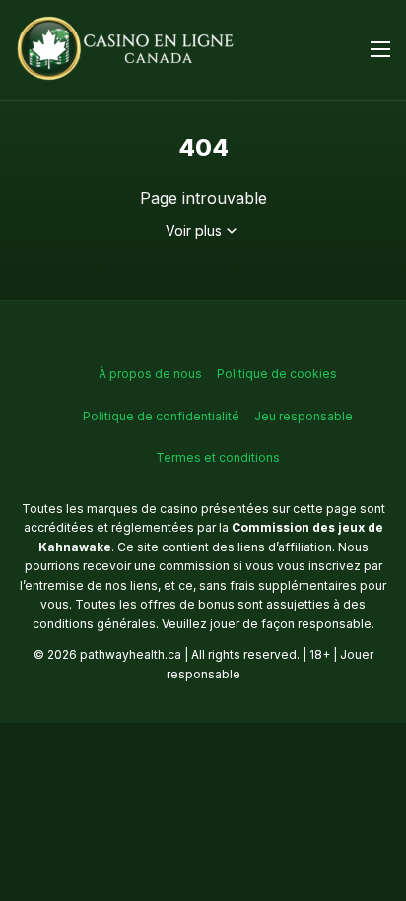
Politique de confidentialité (161, 416)
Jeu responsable (303, 416)
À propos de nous (150, 373)
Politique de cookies (277, 373)
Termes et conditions (218, 457)
